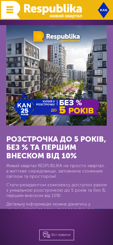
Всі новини (61, 234)
